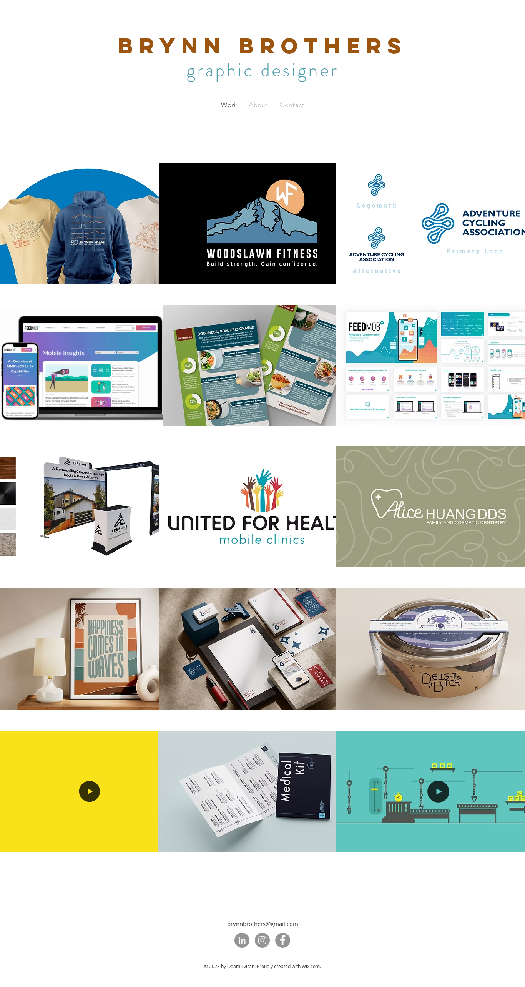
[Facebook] (282, 940)
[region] (262, 223)
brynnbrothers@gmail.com (262, 923)
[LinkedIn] (241, 940)
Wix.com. (311, 966)
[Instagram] (262, 940)
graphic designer (262, 70)
